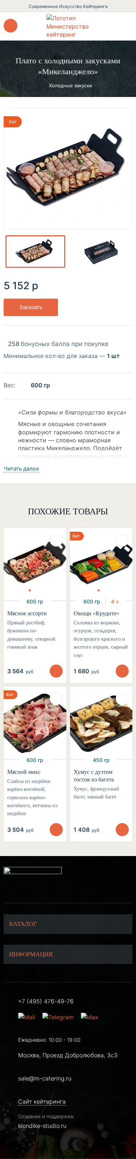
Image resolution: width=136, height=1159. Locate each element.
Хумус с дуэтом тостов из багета (94, 776)
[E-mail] (27, 1017)
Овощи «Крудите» (96, 613)
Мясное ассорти (27, 613)
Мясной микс (24, 772)
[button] (30, 590)
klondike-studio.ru (42, 1125)
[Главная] (68, 26)
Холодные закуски (70, 85)
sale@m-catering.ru (44, 1078)
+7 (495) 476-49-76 (46, 1001)
